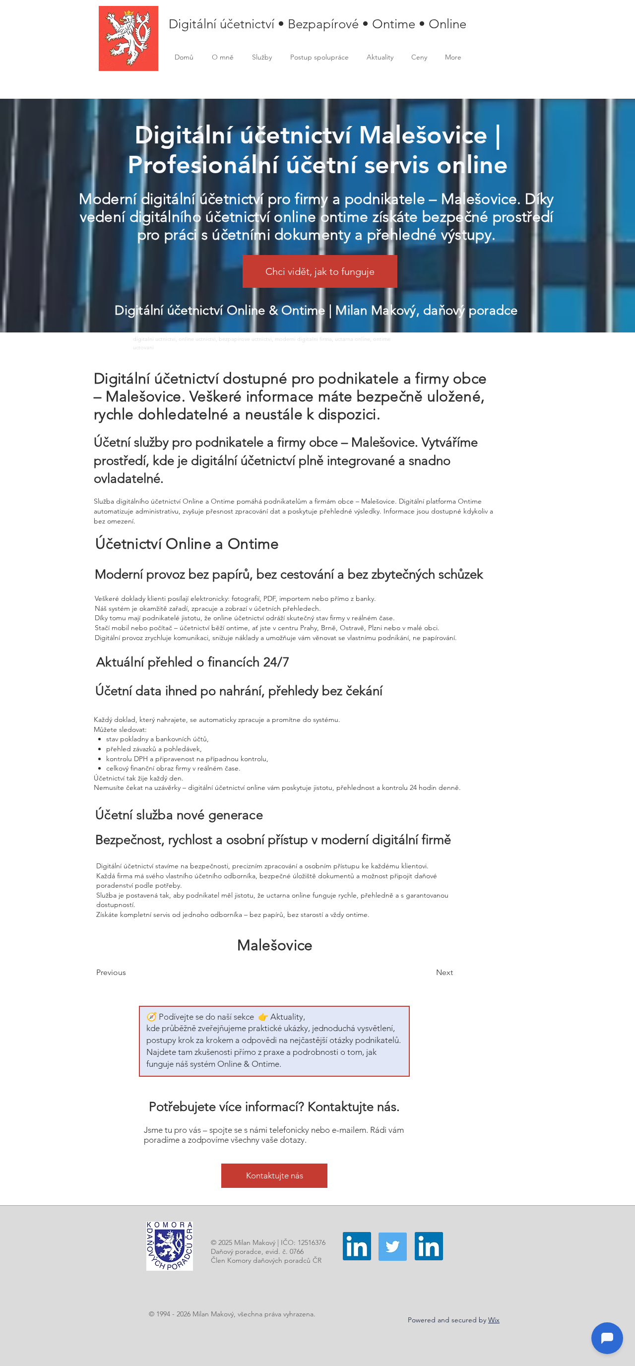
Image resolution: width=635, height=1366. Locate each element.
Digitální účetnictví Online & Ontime (222, 310)
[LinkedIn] (357, 1246)
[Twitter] (393, 1247)
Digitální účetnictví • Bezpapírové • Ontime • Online (317, 24)
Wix (494, 1319)
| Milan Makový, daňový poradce (423, 310)
